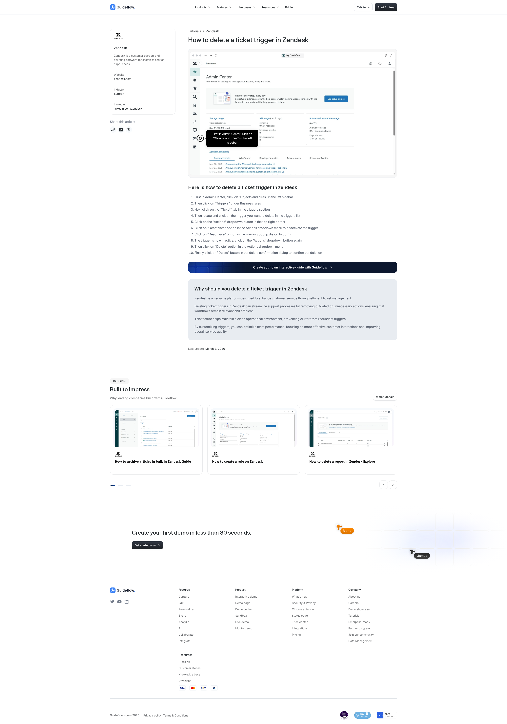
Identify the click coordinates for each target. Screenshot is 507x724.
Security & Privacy (304, 603)
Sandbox (241, 615)
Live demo (242, 622)
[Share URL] (113, 129)
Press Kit (184, 661)
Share (182, 615)
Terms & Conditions (175, 715)
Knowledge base (189, 674)
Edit (181, 603)
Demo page (242, 603)
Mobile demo (243, 628)
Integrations (299, 628)
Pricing (289, 7)
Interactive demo (246, 596)
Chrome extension (303, 609)
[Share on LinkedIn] (121, 129)
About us (354, 596)
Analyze (184, 622)
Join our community (361, 634)
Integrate (185, 641)
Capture (184, 596)
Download (185, 680)
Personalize (186, 609)
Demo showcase (359, 609)
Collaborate (186, 634)
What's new (299, 596)
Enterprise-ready (359, 622)
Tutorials (194, 31)
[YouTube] (119, 601)
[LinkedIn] (126, 601)
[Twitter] (112, 601)
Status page (300, 615)
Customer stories (189, 668)
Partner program (359, 628)
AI (180, 628)
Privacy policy (152, 715)
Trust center (300, 622)
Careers (353, 603)
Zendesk (212, 31)
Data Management (360, 641)
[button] (203, 7)
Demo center (243, 609)
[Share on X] (129, 129)
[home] (122, 7)
